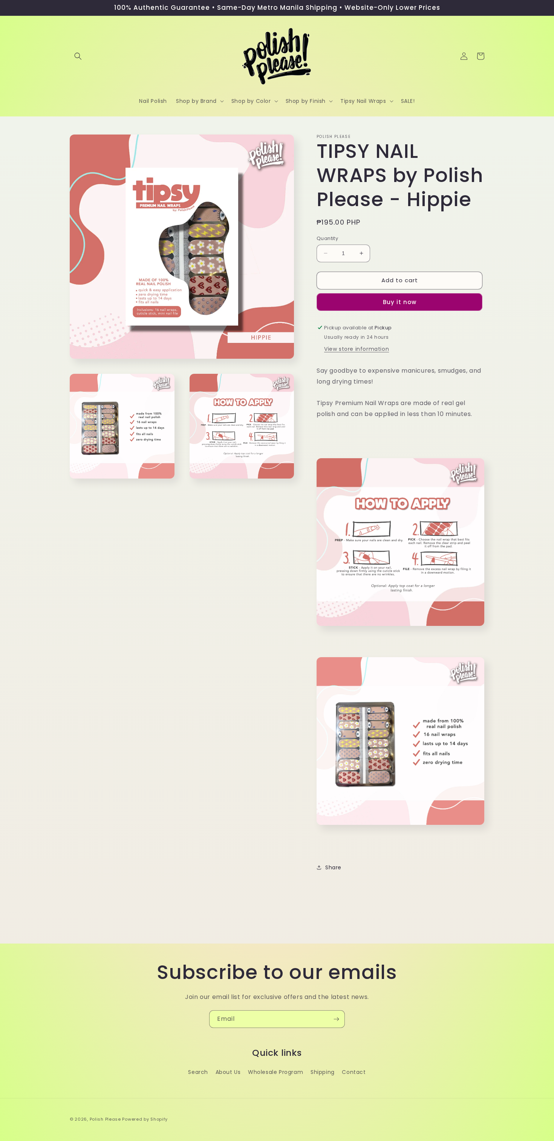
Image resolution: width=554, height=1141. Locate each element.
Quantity (327, 238)
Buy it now (399, 302)
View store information (356, 349)
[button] (78, 56)
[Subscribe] (336, 1019)
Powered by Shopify (145, 1119)
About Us (228, 1072)
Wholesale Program (275, 1072)
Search (198, 1072)
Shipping (323, 1072)
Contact (354, 1072)
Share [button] (333, 867)
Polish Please (105, 1119)
